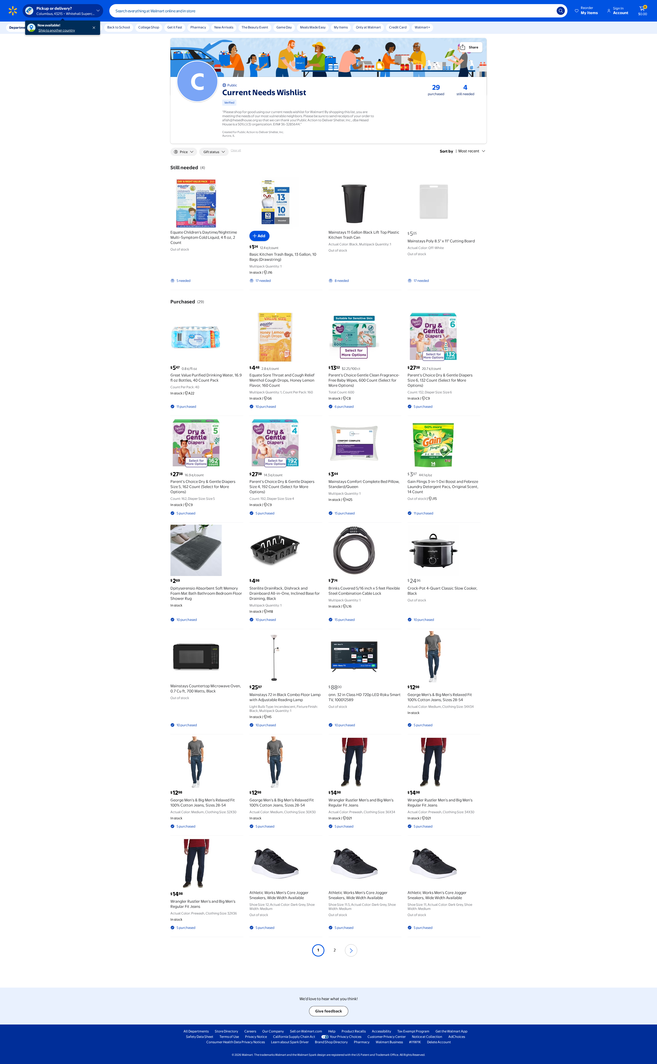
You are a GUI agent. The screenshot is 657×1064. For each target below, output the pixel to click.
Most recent (468, 150)
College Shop (148, 27)
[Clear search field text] (549, 10)
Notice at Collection (427, 1037)
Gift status (211, 152)
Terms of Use (229, 1037)
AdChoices (456, 1037)
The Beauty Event (254, 27)
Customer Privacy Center (387, 1037)
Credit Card (398, 27)
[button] (587, 10)
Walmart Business (389, 1042)
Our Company (273, 1031)
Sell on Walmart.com (306, 1031)
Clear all (236, 150)
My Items (341, 27)
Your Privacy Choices (345, 1037)
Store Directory (226, 1031)
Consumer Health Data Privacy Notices (235, 1042)
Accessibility (381, 1031)
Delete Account (439, 1042)
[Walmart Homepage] (13, 10)
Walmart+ (422, 27)
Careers (250, 1031)
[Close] (95, 28)
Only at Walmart (368, 27)
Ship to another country (56, 30)
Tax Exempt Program (413, 1031)
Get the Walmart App (451, 1031)
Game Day (284, 27)
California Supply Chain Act (294, 1037)
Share (473, 47)
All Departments (196, 1031)
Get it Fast (174, 27)
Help (331, 1031)
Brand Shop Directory (331, 1042)
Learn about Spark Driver (290, 1042)
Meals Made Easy (313, 27)
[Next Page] (351, 950)
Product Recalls (354, 1031)
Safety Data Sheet (199, 1037)
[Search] (561, 11)
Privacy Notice (256, 1037)
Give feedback (328, 1011)
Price (184, 152)
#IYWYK (415, 1042)
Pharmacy (198, 27)
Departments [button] (19, 27)
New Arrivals (223, 27)
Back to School (118, 27)
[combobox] (338, 10)
